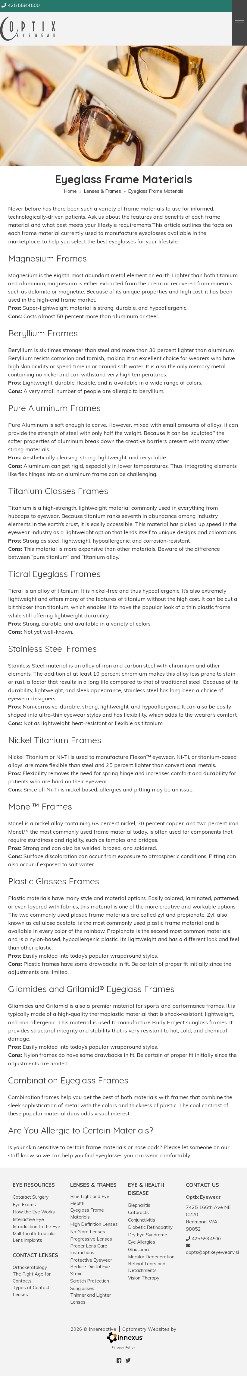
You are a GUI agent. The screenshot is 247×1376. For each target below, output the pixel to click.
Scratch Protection (89, 1281)
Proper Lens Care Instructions (88, 1249)
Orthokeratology (30, 1267)
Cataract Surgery (30, 1197)
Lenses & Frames (102, 191)
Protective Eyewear (91, 1260)
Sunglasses (82, 1288)
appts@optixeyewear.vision (210, 1252)
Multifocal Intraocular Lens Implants (34, 1237)
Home (70, 191)
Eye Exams (24, 1204)
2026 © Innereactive (124, 1329)
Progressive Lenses (91, 1239)
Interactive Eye (28, 1219)
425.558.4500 (24, 5)
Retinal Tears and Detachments (146, 1267)
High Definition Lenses (94, 1224)
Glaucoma (138, 1249)
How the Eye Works (34, 1212)
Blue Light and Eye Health (89, 1200)
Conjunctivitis (141, 1220)
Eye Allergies (141, 1242)
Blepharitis (139, 1205)
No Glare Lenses (87, 1232)
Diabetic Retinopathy (150, 1227)
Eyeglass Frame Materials (87, 1213)
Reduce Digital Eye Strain (90, 1270)
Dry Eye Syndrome (147, 1235)
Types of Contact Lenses (31, 1291)
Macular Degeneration (151, 1257)
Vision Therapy (143, 1278)
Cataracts (138, 1212)
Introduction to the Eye (36, 1226)
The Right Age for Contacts (32, 1277)
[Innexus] (123, 1337)
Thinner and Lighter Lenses (90, 1298)
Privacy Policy (123, 1347)
